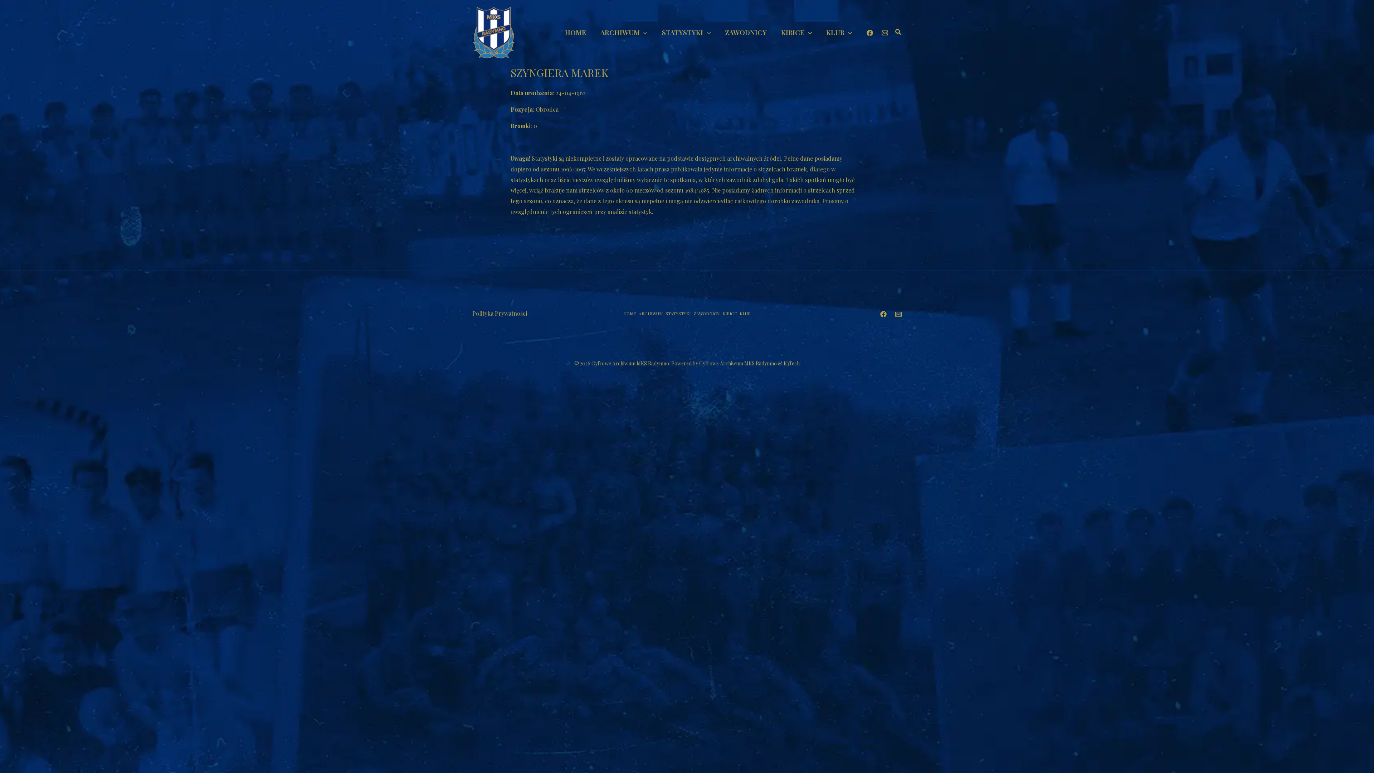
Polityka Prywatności (499, 313)
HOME (629, 313)
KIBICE (729, 313)
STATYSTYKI (678, 313)
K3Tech (792, 363)
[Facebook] (870, 33)
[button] (643, 32)
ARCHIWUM (651, 313)
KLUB (745, 313)
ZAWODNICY (706, 313)
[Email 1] (885, 33)
